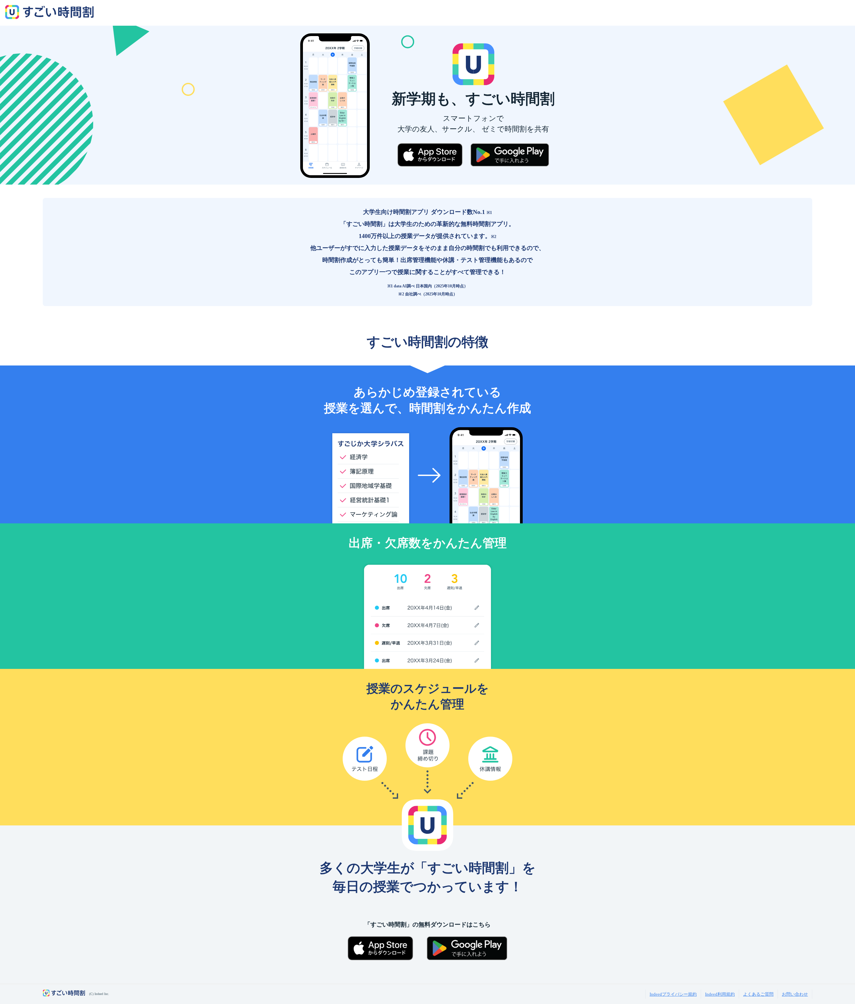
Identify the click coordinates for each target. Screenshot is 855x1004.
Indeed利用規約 (720, 994)
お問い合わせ (795, 994)
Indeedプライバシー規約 (673, 994)
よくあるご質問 (758, 994)
